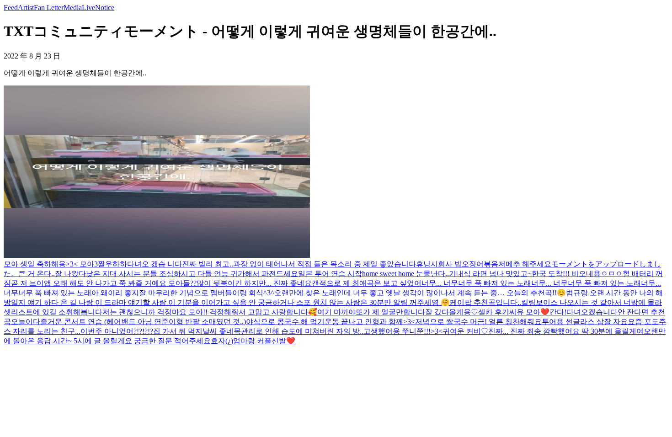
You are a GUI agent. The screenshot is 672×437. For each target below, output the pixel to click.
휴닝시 (427, 264)
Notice (104, 7)
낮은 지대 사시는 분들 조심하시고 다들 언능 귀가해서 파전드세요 (192, 273)
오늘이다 (25, 321)
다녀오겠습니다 (592, 312)
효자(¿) (222, 341)
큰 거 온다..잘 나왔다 (52, 273)
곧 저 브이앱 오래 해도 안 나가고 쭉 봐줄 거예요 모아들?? (104, 283)
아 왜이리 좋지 (115, 293)
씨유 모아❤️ (529, 312)
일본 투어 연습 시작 (330, 273)
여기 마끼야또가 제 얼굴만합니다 (371, 312)
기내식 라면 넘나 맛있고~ (490, 273)
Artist (26, 7)
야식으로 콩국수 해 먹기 (285, 321)
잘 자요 (616, 321)
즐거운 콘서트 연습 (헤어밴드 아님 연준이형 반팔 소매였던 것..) (143, 321)
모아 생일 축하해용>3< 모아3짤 (54, 264)
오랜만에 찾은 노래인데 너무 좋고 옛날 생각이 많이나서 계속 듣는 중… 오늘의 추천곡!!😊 (420, 293)
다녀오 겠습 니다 (154, 264)
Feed (11, 7)
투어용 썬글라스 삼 (573, 321)
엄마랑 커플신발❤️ (264, 341)
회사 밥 (450, 264)
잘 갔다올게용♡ (451, 312)
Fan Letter (49, 7)
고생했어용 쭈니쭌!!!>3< (403, 331)
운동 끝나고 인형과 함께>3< (370, 321)
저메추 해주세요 (524, 264)
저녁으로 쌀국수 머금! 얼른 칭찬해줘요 (478, 321)
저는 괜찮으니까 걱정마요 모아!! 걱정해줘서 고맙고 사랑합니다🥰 (209, 312)
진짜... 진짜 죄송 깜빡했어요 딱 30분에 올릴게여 (566, 331)
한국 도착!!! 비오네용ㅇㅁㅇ (577, 273)
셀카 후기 (493, 312)
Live (88, 7)
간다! (557, 312)
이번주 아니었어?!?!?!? (116, 331)
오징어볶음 (480, 264)
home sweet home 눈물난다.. (405, 273)
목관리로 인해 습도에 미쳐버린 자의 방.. (298, 331)
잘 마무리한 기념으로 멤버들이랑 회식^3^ (206, 293)
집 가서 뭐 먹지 (178, 331)
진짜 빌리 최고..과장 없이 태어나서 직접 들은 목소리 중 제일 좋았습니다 (299, 264)
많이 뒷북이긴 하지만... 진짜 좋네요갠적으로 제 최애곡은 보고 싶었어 (309, 283)
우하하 (116, 264)
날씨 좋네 (218, 331)
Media (73, 7)
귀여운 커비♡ (465, 331)
